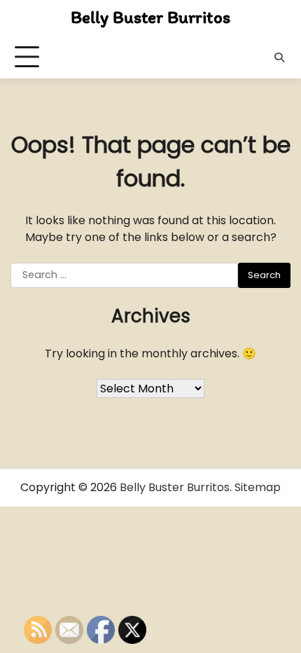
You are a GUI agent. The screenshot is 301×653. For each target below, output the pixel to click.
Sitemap (257, 487)
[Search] (279, 57)
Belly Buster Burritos (150, 16)
